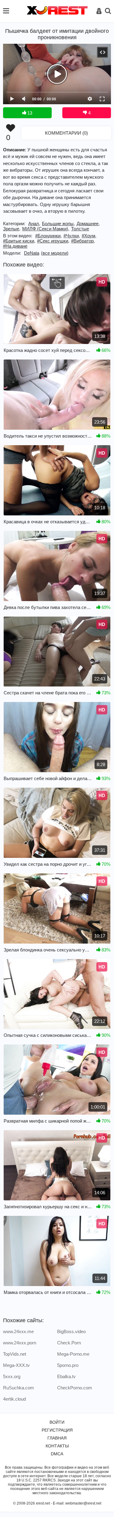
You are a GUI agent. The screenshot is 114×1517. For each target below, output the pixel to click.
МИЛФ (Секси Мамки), (45, 228)
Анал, (34, 223)
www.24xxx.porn (19, 1342)
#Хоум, (89, 235)
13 (29, 112)
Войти (57, 1422)
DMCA (57, 1453)
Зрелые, (11, 228)
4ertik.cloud (14, 1399)
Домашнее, (88, 223)
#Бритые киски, (19, 240)
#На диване (15, 246)
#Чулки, (72, 235)
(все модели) (54, 253)
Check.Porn (69, 1342)
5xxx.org (11, 1376)
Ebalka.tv (66, 1376)
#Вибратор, (83, 240)
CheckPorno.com (74, 1387)
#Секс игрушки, (53, 240)
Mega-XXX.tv (16, 1365)
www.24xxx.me (18, 1331)
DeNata (31, 253)
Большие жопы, (58, 223)
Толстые (80, 228)
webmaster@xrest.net (83, 1503)
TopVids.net (14, 1354)
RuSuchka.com (18, 1387)
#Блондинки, (48, 235)
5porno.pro (67, 1365)
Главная (57, 1438)
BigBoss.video (71, 1331)
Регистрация (57, 1430)
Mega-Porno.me (73, 1354)
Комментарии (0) (66, 133)
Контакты (57, 1445)
